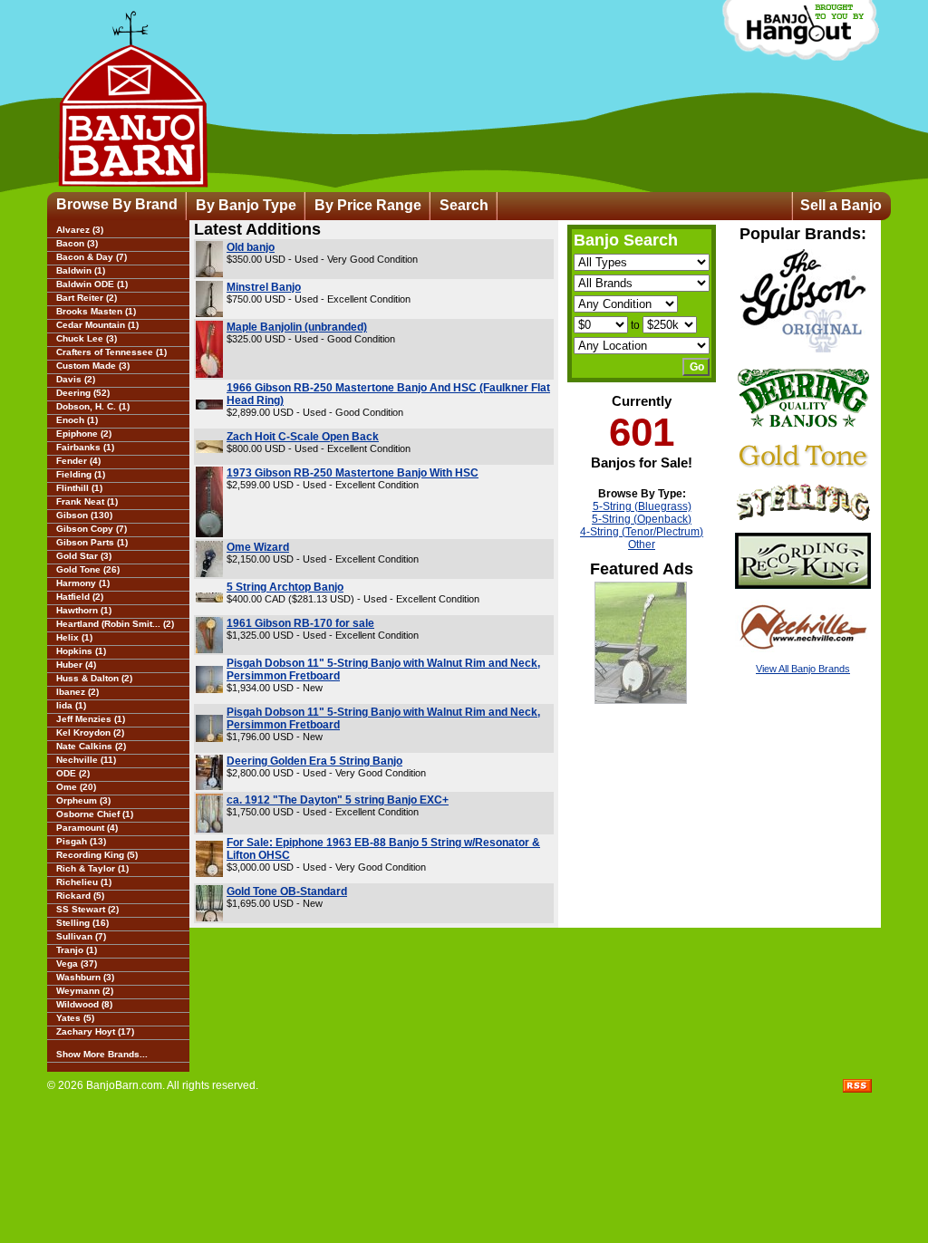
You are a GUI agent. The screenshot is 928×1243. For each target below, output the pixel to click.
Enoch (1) (77, 420)
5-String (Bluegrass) (642, 506)
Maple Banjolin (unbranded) (297, 327)
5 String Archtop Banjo (285, 587)
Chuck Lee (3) (86, 338)
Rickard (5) (80, 896)
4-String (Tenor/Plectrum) (641, 531)
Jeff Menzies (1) (90, 719)
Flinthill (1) (79, 488)
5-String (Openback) (641, 519)
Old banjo (251, 247)
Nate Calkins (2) (91, 746)
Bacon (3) (77, 243)
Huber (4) (76, 665)
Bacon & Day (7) (91, 257)
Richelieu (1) (83, 882)
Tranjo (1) (76, 950)
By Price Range (367, 205)
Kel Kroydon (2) (90, 732)
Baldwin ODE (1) (92, 284)
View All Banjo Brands (803, 668)
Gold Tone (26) (88, 569)
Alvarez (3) (79, 230)
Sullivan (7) (81, 936)
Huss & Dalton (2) (94, 678)
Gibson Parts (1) (92, 542)
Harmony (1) (83, 583)
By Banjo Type (246, 205)
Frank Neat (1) (87, 501)
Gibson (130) (84, 515)
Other (641, 544)
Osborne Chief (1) (94, 814)
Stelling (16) (82, 923)
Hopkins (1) (81, 651)
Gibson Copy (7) (91, 529)
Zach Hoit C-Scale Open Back (303, 436)
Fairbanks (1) (85, 447)
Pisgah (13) (81, 841)
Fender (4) (78, 461)
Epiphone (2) (83, 433)
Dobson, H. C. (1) (93, 406)
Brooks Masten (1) (96, 311)
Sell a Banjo (841, 205)
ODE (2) (73, 773)
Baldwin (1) (80, 270)
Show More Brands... (102, 1054)
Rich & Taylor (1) (92, 868)
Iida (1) (71, 705)
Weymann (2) (84, 991)
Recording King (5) (97, 855)
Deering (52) (83, 393)
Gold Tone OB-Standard (287, 891)
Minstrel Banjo (264, 287)
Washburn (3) (85, 977)
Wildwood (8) (84, 1004)
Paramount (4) (87, 828)
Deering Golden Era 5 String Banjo (314, 761)
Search (464, 205)
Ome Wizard (258, 547)
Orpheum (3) (83, 800)
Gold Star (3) (83, 556)
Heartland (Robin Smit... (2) (115, 624)
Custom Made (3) (93, 366)
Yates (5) (75, 1018)
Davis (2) (75, 379)
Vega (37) (76, 963)
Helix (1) (74, 637)
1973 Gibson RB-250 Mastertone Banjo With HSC (352, 473)
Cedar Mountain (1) (97, 325)
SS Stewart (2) (87, 909)
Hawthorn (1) (83, 610)
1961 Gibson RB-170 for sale (300, 623)
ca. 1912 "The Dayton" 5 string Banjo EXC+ (338, 800)
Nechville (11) (86, 760)
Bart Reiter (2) (86, 298)
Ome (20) (76, 787)
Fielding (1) (80, 474)
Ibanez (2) (77, 692)
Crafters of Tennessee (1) (111, 352)
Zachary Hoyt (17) (95, 1031)
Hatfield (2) (79, 597)
